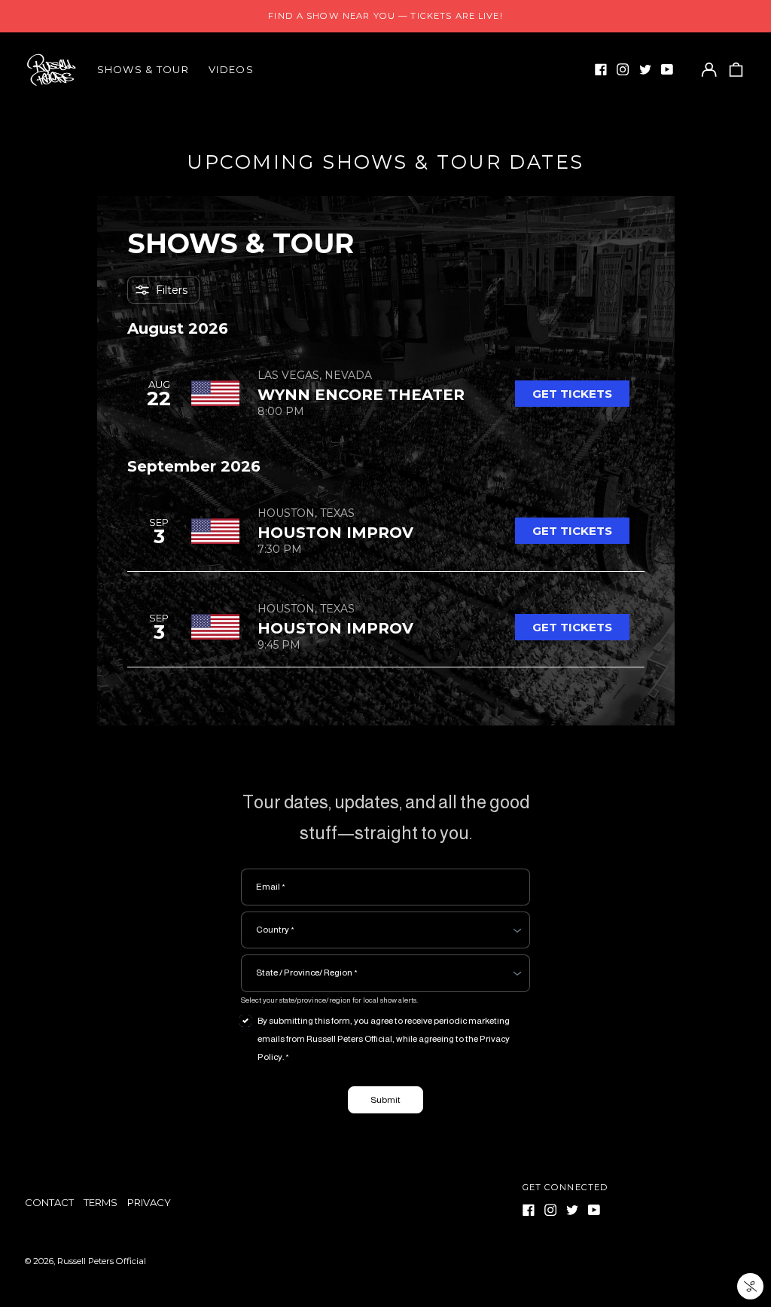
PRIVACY (149, 1202)
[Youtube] (667, 69)
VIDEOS (231, 69)
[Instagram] (623, 69)
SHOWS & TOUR (143, 69)
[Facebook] (601, 69)
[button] (735, 70)
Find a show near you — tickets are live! (385, 16)
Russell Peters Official (101, 1261)
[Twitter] (645, 69)
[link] (572, 393)
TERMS (100, 1202)
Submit (385, 1100)
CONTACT (49, 1202)
